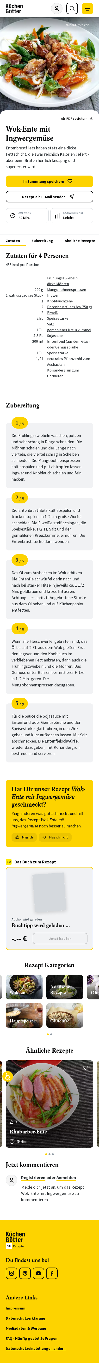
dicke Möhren (58, 283)
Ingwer (53, 295)
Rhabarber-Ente (28, 1131)
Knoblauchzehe (60, 301)
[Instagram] (11, 1273)
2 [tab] (51, 1034)
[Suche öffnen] (72, 8)
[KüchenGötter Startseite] (14, 8)
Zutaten (13, 240)
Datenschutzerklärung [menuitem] (25, 1318)
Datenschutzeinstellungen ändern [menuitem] (36, 1348)
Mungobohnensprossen (66, 289)
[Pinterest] (25, 1273)
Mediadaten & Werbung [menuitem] (26, 1328)
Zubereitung (42, 240)
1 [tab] (48, 1034)
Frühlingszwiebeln (62, 278)
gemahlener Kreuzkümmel (69, 329)
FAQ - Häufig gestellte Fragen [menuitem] (31, 1338)
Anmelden (66, 1177)
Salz (50, 324)
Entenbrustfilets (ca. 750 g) (69, 306)
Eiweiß (52, 312)
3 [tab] (53, 1154)
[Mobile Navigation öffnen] (87, 8)
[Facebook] (52, 1273)
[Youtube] (38, 1273)
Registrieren (33, 1177)
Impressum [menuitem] (15, 1308)
